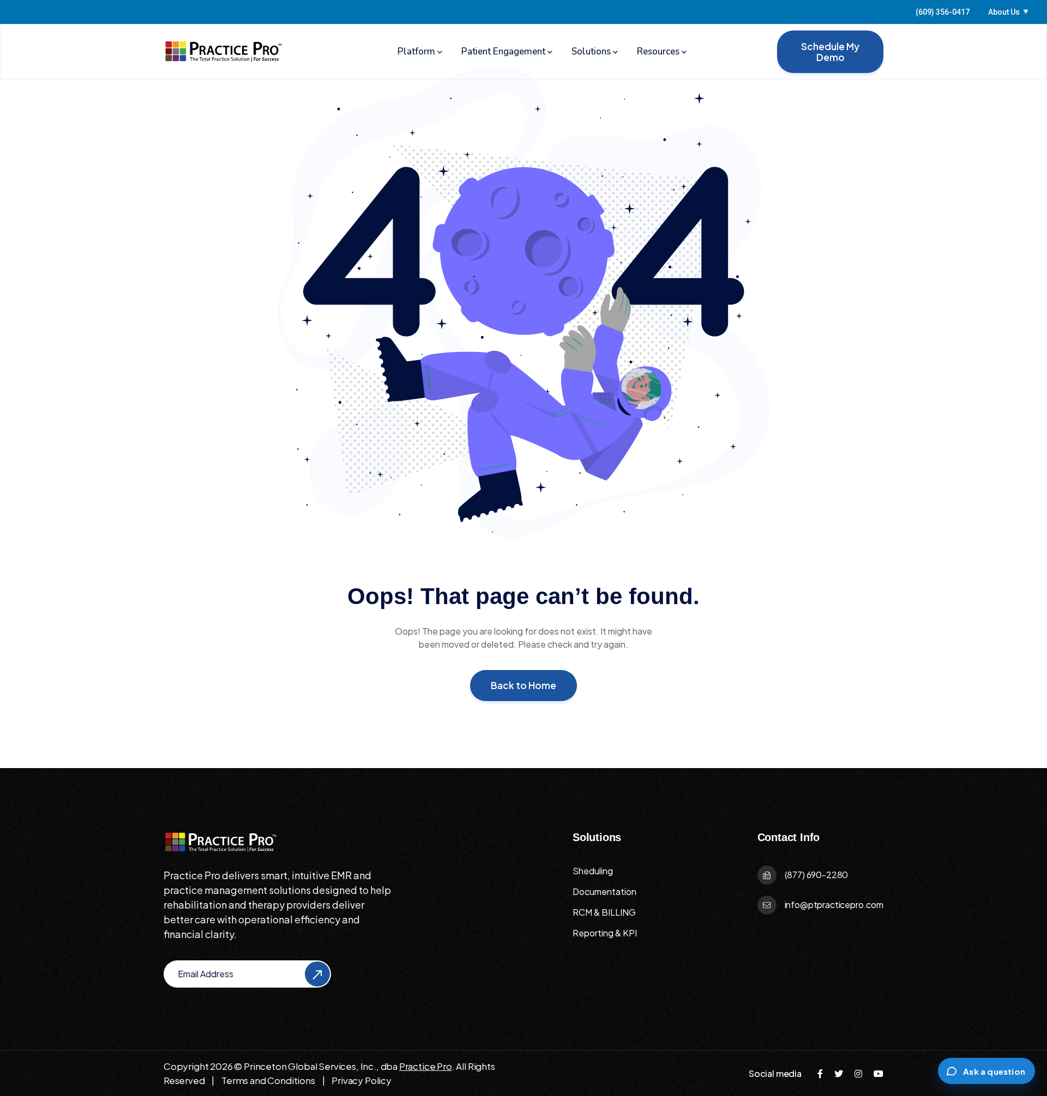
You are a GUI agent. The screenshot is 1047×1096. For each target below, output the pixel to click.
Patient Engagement (503, 51)
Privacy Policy (362, 1080)
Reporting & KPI (605, 933)
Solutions (591, 51)
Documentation (604, 891)
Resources (658, 51)
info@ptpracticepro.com (834, 904)
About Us (1008, 12)
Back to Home (523, 685)
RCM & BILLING (604, 912)
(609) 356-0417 (943, 12)
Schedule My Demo (830, 51)
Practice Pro (425, 1066)
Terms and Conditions (268, 1080)
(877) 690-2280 (817, 874)
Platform (416, 51)
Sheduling (593, 870)
